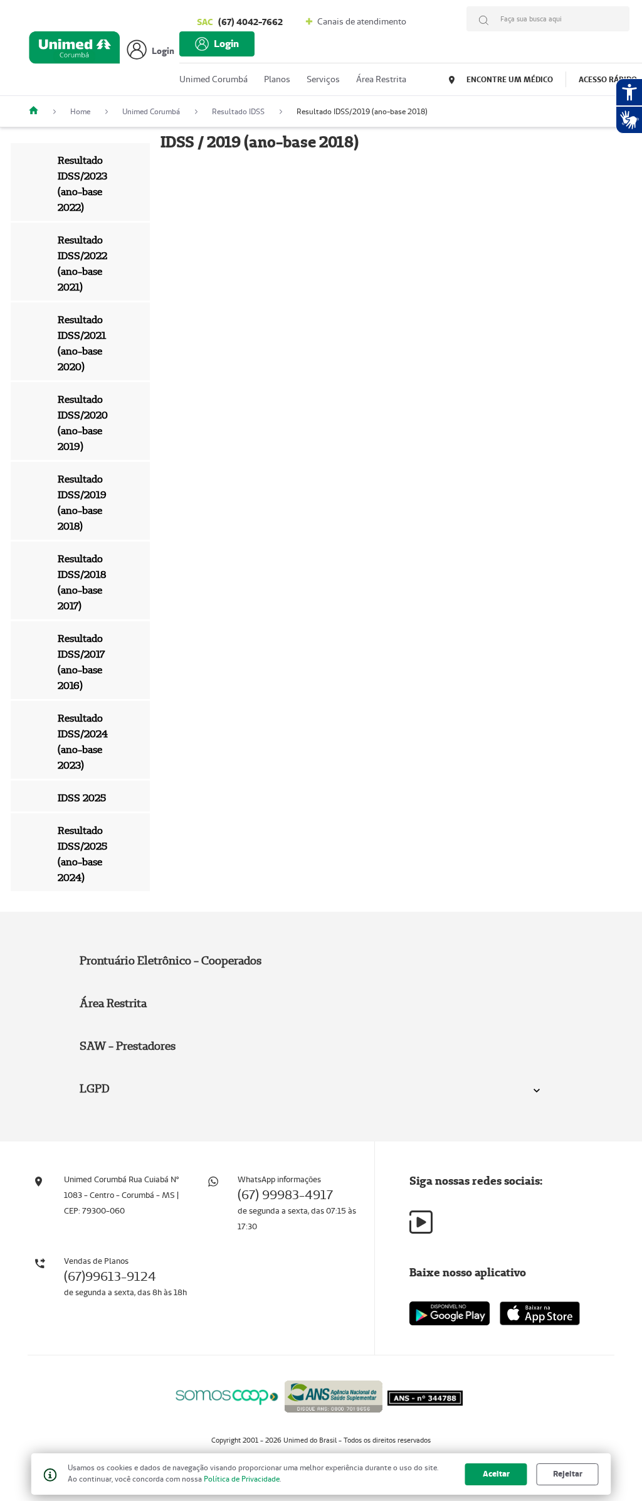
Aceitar (496, 1473)
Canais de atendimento (360, 21)
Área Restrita (113, 1003)
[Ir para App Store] (540, 1313)
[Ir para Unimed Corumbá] (75, 51)
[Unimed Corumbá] (38, 111)
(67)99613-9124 (110, 1276)
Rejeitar (567, 1473)
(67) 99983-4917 (285, 1195)
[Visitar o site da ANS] (333, 1394)
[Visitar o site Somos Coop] (227, 1395)
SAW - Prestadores (128, 1046)
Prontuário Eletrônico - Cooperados (170, 960)
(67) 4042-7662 (240, 22)
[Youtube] (421, 1222)
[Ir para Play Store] (449, 1313)
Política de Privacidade (242, 1478)
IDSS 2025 (82, 797)
